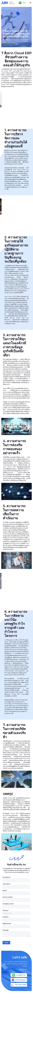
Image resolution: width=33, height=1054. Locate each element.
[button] (25, 3)
